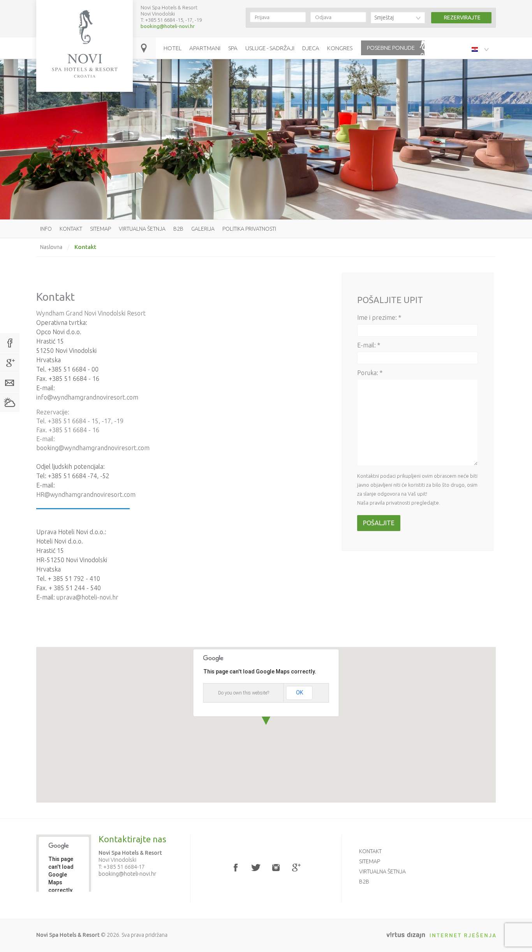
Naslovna (51, 247)
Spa (233, 48)
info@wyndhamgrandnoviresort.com (87, 397)
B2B (178, 229)
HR (40, 494)
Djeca (310, 48)
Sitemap (100, 229)
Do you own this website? (243, 693)
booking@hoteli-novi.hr (168, 26)
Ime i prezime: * (379, 317)
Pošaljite (379, 522)
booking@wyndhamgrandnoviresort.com (93, 447)
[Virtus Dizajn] (441, 935)
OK (299, 692)
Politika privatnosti (249, 229)
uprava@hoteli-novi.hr (87, 597)
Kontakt (71, 229)
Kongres (339, 48)
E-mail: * (368, 345)
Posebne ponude (391, 47)
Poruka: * (369, 372)
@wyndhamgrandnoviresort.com (90, 494)
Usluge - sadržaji (269, 48)
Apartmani (204, 48)
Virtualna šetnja (142, 229)
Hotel (172, 48)
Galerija (203, 229)
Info (46, 229)
